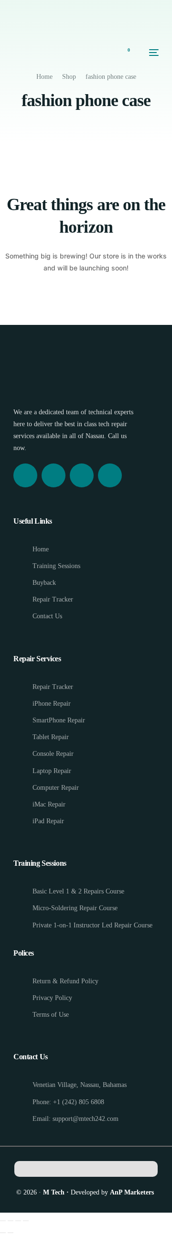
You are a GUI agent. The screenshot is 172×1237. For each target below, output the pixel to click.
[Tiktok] (110, 475)
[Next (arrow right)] (10, 1232)
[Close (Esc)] (26, 1220)
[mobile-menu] (149, 52)
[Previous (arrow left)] (3, 1232)
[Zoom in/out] (3, 1220)
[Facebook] (25, 475)
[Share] (18, 1220)
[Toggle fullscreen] (10, 1220)
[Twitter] (82, 475)
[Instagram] (53, 475)
